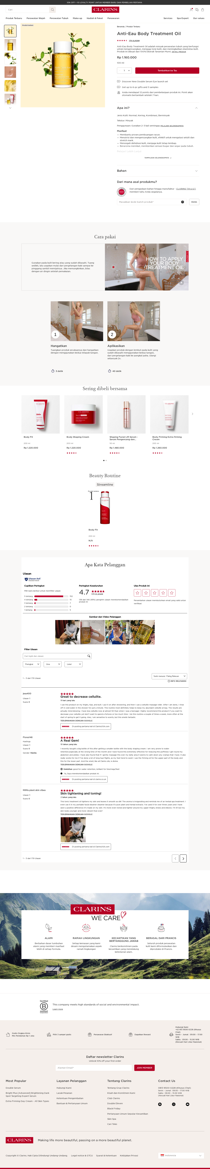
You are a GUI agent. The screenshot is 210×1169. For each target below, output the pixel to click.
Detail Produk (179, 52)
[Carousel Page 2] (106, 460)
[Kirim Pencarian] (52, 10)
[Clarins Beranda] (105, 9)
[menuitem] (191, 9)
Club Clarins (113, 1098)
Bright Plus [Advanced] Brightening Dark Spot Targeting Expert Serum (27, 1094)
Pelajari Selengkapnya (172, 126)
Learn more (58, 1009)
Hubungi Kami (64, 1088)
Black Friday (113, 1108)
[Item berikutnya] (10, 108)
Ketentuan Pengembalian (70, 1098)
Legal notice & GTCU (82, 1155)
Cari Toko (112, 1124)
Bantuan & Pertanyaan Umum (72, 1103)
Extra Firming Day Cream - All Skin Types (27, 1101)
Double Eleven (115, 1103)
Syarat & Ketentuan (106, 1155)
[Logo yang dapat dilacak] (121, 192)
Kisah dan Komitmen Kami (121, 1093)
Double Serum (13, 1088)
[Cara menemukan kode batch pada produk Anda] (182, 202)
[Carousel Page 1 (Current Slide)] (103, 460)
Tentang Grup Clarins (118, 1088)
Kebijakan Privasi (129, 1155)
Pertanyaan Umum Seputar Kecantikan (127, 1114)
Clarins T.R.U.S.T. (186, 189)
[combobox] (181, 1155)
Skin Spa (111, 1119)
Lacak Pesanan (64, 1093)
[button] (10, 31)
